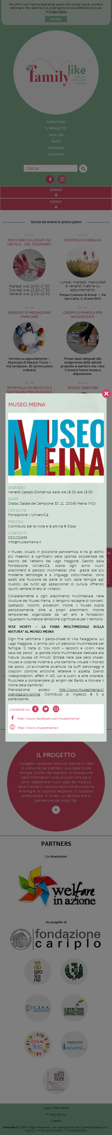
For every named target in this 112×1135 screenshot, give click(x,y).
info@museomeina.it (24, 542)
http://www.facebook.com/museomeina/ (49, 718)
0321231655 (17, 538)
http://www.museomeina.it (38, 728)
